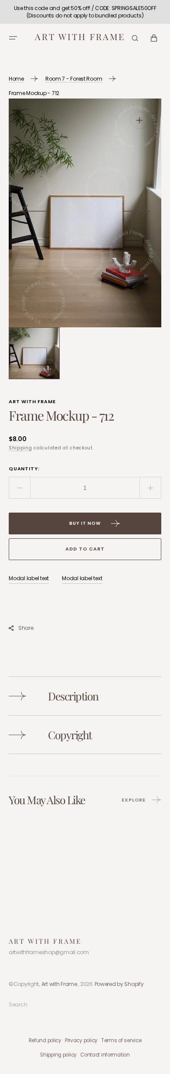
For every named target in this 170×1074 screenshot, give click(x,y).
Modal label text (29, 578)
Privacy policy (81, 1040)
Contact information (105, 1054)
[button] (13, 38)
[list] (85, 213)
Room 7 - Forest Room (73, 78)
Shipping (20, 448)
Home (16, 78)
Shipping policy (58, 1054)
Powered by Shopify (119, 984)
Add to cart (84, 548)
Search (18, 1004)
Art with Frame (59, 984)
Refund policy (45, 1040)
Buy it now (85, 523)
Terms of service (121, 1040)
